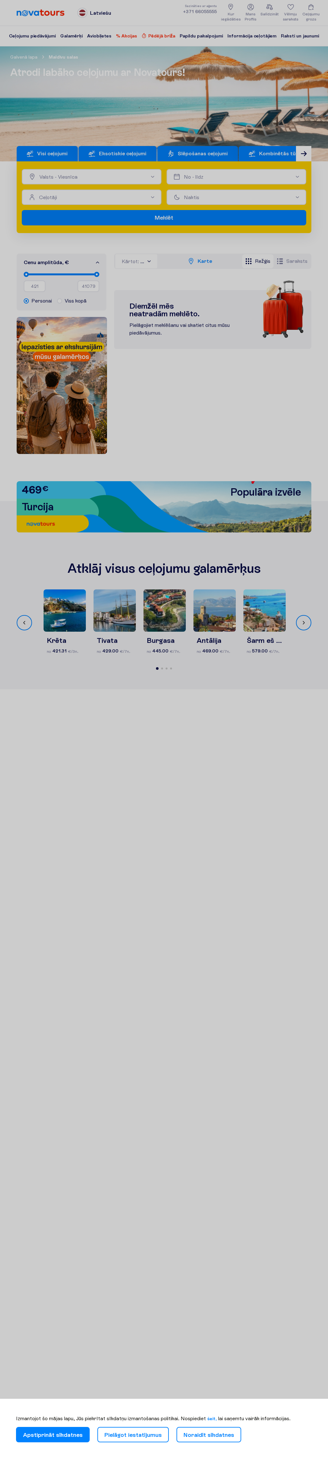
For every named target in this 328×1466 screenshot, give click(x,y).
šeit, (212, 1418)
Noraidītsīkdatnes (209, 1434)
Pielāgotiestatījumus (133, 1434)
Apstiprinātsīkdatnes (53, 1434)
